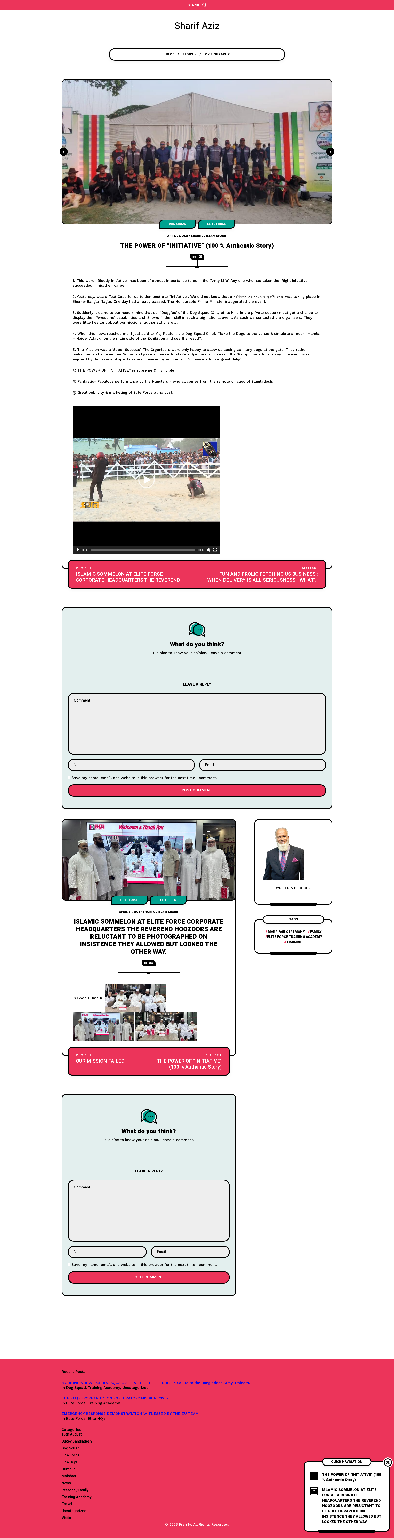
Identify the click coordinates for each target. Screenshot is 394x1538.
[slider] (143, 550)
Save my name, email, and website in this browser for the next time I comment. (144, 777)
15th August (72, 1434)
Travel (67, 1504)
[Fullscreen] (215, 550)
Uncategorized (74, 1511)
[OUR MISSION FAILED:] (109, 1061)
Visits (66, 1518)
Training (294, 942)
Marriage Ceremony (286, 932)
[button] (146, 480)
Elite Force (216, 224)
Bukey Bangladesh (77, 1441)
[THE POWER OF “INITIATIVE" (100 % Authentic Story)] (189, 1061)
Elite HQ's (168, 900)
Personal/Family (75, 1490)
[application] (146, 480)
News (66, 1483)
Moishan (69, 1476)
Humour (68, 1469)
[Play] (78, 550)
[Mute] (208, 550)
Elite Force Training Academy (294, 937)
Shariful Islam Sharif (209, 236)
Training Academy (77, 1497)
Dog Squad (177, 224)
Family (315, 932)
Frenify (185, 1524)
